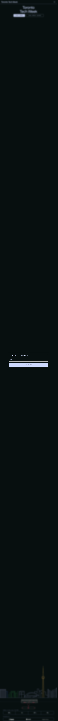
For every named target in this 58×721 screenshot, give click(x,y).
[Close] (47, 355)
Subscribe (28, 365)
